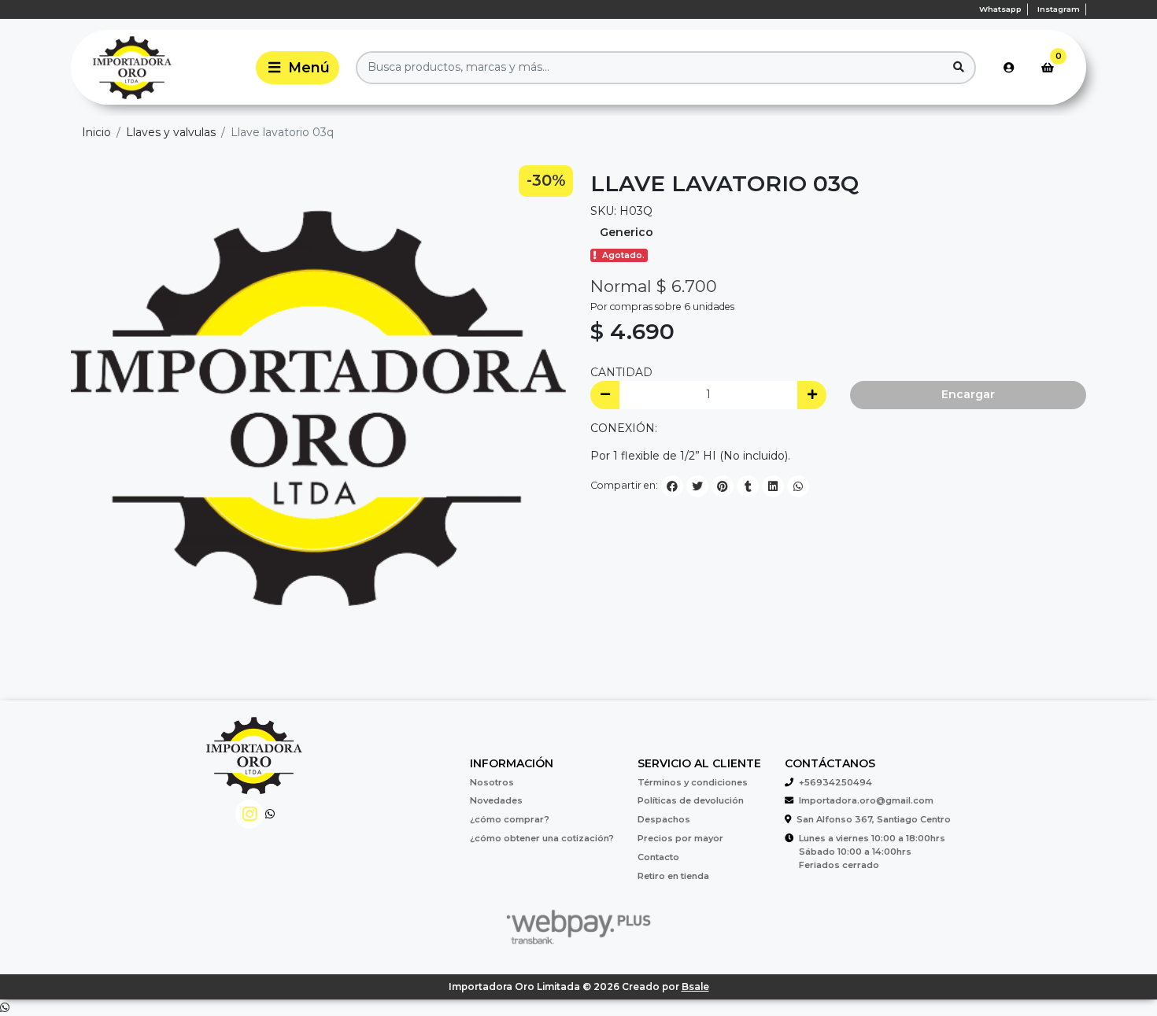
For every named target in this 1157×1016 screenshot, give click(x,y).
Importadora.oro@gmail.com (866, 800)
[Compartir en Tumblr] (748, 486)
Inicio (96, 132)
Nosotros (492, 782)
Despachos (664, 819)
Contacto (658, 857)
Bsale (695, 986)
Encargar (968, 394)
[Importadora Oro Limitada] (160, 67)
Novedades (496, 800)
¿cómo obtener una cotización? (542, 838)
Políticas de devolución (691, 800)
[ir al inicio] (254, 764)
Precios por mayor (680, 838)
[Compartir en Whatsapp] (798, 486)
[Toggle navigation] (297, 67)
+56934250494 (835, 782)
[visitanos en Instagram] (249, 814)
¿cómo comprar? (509, 819)
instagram (1058, 9)
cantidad (621, 372)
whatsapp (1000, 9)
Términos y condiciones (693, 782)
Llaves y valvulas (171, 132)
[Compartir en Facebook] (672, 486)
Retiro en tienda (673, 875)
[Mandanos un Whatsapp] (270, 814)
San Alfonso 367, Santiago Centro (874, 819)
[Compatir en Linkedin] (773, 486)
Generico (626, 232)
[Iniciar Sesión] (1009, 67)
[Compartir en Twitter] (697, 486)
